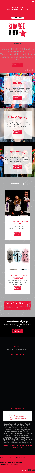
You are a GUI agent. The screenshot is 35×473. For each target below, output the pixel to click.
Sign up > (17, 331)
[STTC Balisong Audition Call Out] (17, 202)
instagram (19, 12)
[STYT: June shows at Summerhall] (17, 256)
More (17, 98)
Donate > (17, 65)
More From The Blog (17, 303)
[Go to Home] (17, 36)
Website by (28, 470)
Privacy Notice (21, 458)
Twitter (14, 12)
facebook (17, 12)
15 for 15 (18, 16)
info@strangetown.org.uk (18, 9)
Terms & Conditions (6, 458)
